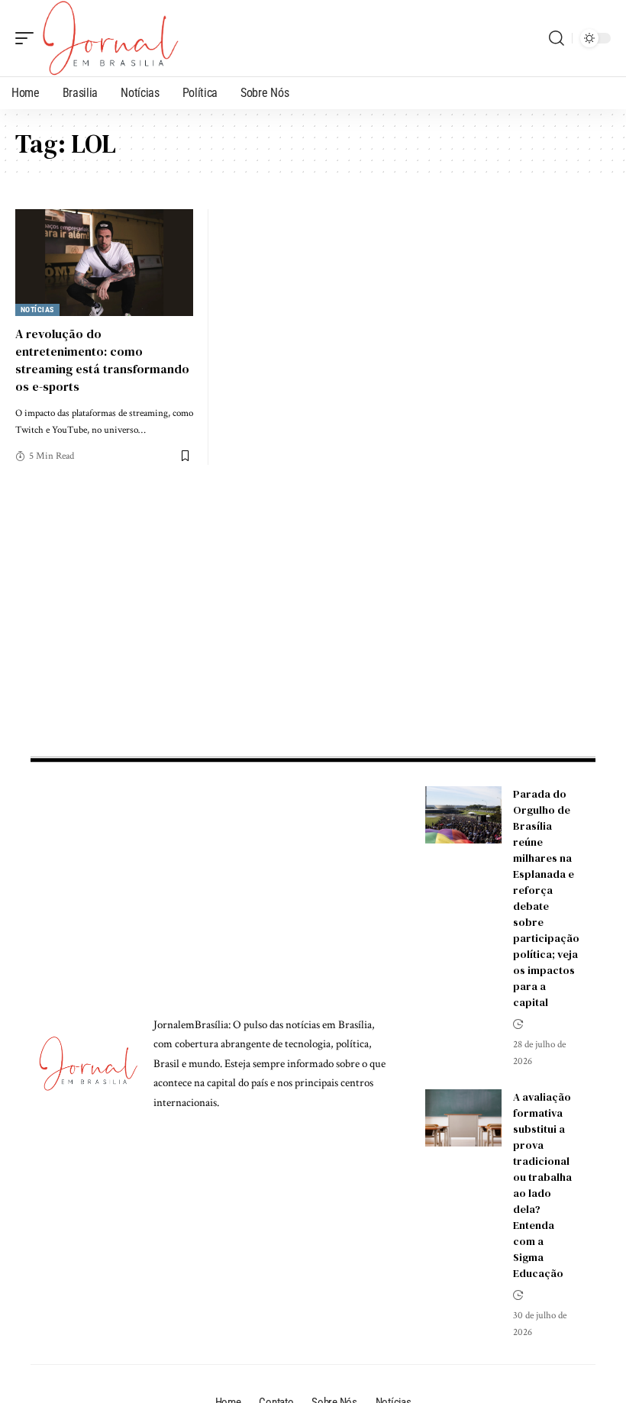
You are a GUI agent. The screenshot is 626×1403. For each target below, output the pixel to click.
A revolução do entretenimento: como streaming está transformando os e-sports (102, 360)
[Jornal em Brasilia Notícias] (110, 38)
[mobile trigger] (28, 38)
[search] (556, 38)
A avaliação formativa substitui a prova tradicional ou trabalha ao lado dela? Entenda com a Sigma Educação (542, 1185)
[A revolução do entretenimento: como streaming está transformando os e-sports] (104, 262)
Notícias (37, 309)
